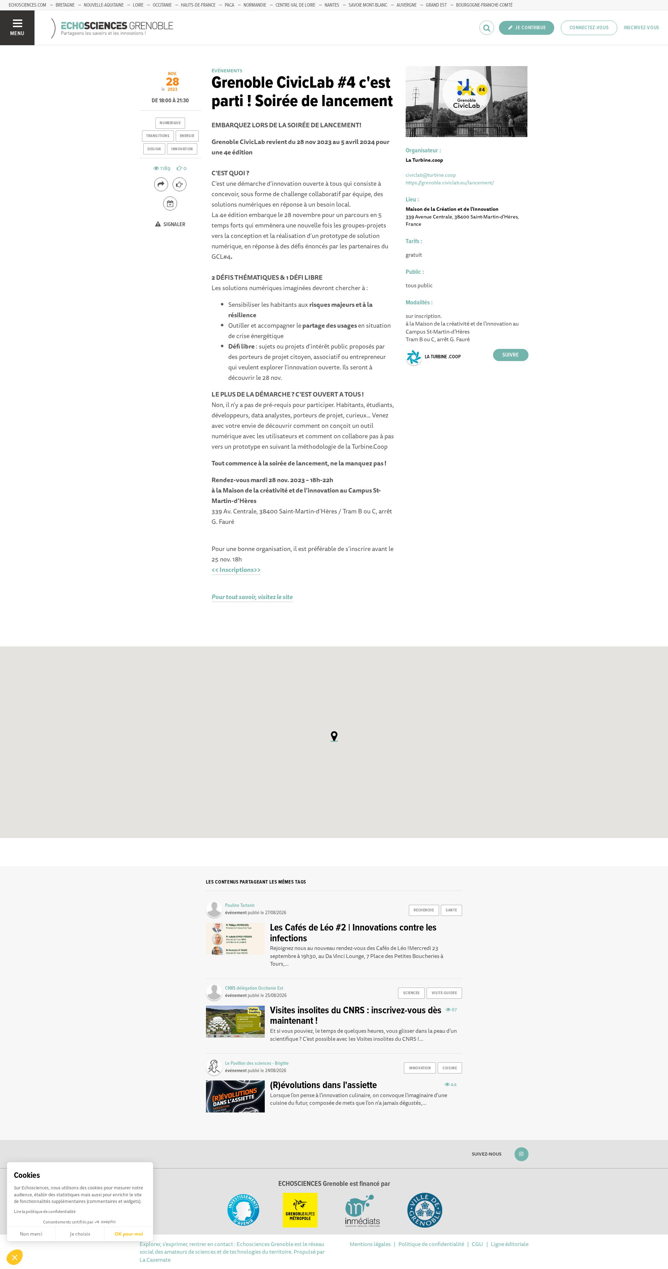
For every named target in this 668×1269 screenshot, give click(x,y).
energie (187, 136)
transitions (157, 136)
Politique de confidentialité (431, 1243)
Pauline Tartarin (240, 905)
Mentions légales (370, 1243)
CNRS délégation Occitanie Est (254, 988)
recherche (424, 910)
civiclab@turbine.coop (431, 175)
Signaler (173, 224)
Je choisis (80, 1234)
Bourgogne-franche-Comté (484, 5)
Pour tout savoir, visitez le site (252, 596)
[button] (14, 1257)
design (154, 149)
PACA (229, 5)
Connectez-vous (589, 28)
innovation (182, 149)
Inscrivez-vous (641, 28)
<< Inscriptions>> (236, 569)
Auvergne (406, 5)
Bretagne (65, 5)
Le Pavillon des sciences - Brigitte (257, 1063)
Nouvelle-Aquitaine (104, 5)
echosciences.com (27, 5)
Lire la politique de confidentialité (44, 1211)
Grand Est (436, 5)
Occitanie (162, 5)
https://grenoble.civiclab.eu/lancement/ (450, 182)
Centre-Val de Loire (295, 5)
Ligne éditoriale (509, 1243)
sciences (411, 993)
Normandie (255, 5)
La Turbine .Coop (443, 357)
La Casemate (155, 1259)
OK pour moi (128, 1234)
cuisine (450, 1068)
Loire (138, 5)
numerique (170, 123)
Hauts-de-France (198, 5)
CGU (477, 1243)
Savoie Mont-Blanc (368, 5)
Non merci (31, 1234)
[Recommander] (179, 184)
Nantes (332, 5)
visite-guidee (444, 993)
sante (451, 910)
